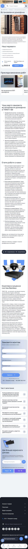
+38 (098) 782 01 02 (20, 380)
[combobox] (15, 6)
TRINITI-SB (5, 9)
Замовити (16, 65)
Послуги (11, 9)
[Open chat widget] (26, 537)
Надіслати (9, 375)
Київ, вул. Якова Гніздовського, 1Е (13, 524)
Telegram (7, 470)
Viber (19, 470)
